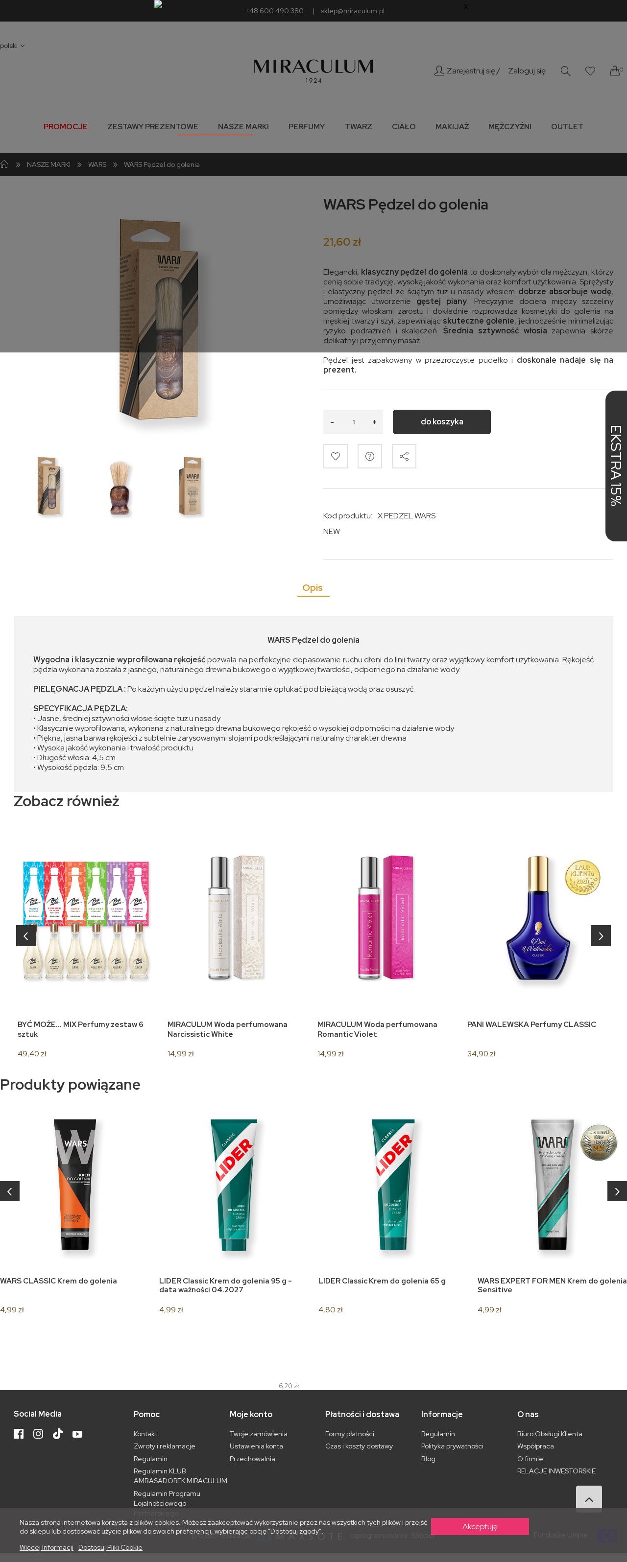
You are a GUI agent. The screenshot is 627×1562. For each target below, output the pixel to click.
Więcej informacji (46, 1547)
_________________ (215, 130)
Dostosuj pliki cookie (110, 1547)
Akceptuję (480, 1526)
